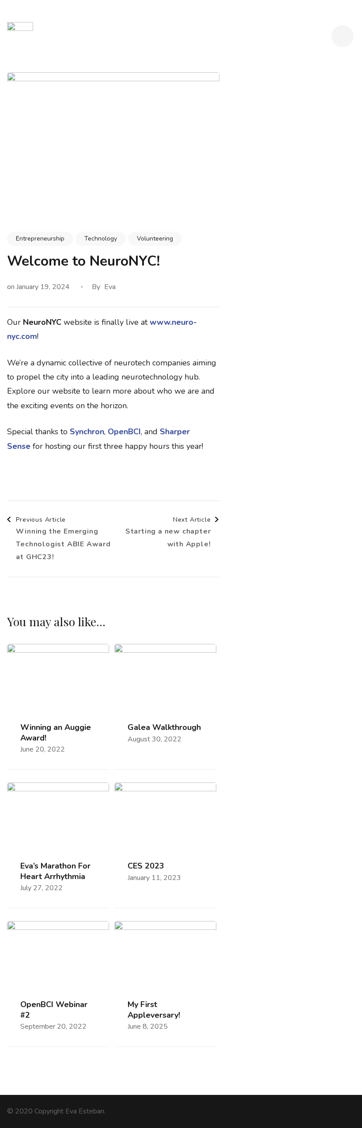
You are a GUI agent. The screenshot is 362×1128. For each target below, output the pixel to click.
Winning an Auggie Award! (55, 732)
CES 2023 (146, 866)
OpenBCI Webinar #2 (53, 1010)
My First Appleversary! (154, 1010)
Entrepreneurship (40, 238)
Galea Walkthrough (164, 727)
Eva (110, 287)
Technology (100, 238)
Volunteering (155, 238)
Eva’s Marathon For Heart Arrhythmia (55, 871)
